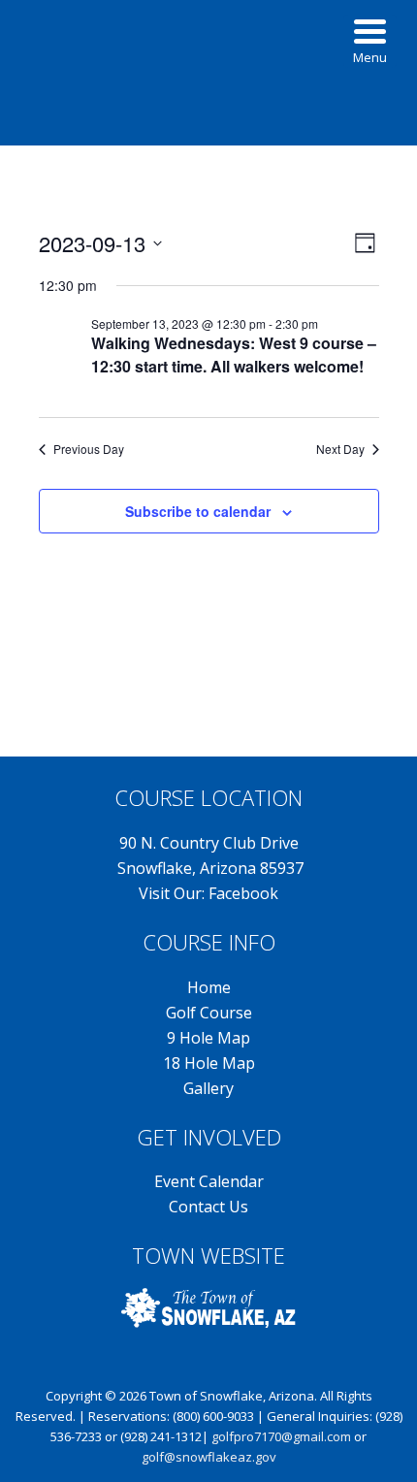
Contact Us (208, 1206)
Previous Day (88, 449)
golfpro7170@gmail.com (281, 1436)
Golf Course (209, 1012)
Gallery (208, 1088)
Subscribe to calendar (198, 511)
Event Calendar (209, 1181)
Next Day (340, 449)
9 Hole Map (208, 1037)
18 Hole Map (209, 1063)
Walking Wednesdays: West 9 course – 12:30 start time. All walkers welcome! (233, 354)
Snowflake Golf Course (208, 63)
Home (209, 987)
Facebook (243, 893)
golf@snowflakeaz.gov (209, 1457)
